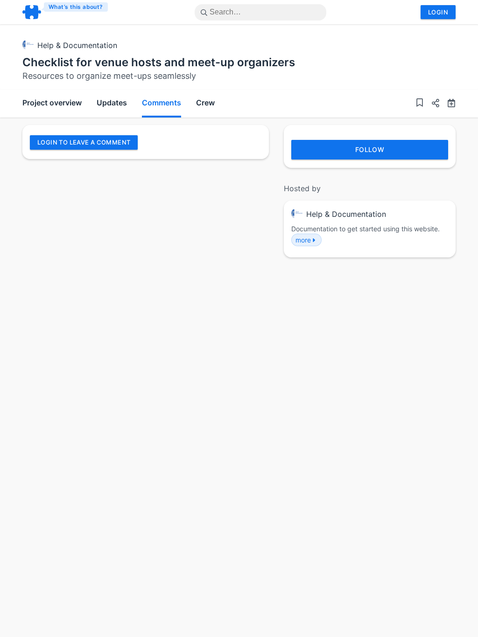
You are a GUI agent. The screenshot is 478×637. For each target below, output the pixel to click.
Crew (205, 102)
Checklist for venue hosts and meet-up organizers (158, 62)
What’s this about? (76, 6)
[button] (432, 104)
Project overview (52, 102)
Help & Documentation (77, 45)
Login (438, 12)
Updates (112, 102)
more (303, 240)
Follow (370, 149)
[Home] (65, 12)
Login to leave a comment (83, 142)
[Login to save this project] (419, 104)
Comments (161, 102)
